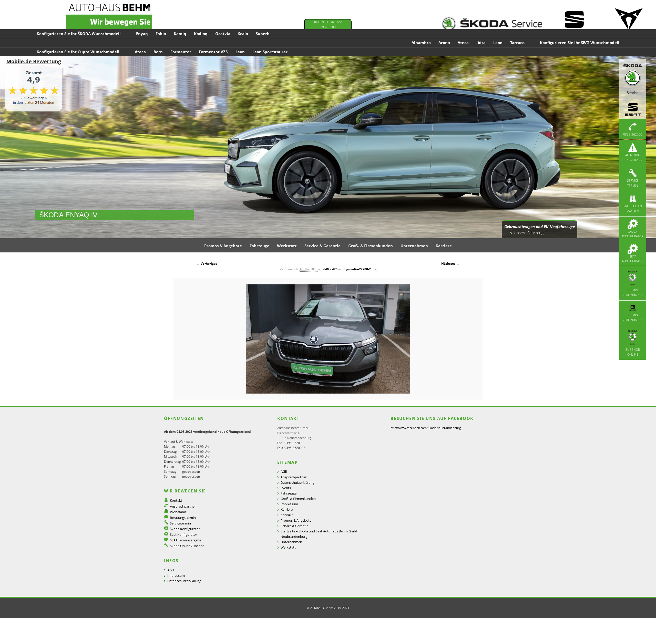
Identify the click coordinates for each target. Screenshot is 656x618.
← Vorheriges (207, 263)
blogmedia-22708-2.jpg (359, 269)
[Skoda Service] (492, 23)
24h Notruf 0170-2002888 (632, 157)
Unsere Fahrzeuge (530, 232)
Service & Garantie (322, 245)
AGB (170, 570)
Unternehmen (414, 245)
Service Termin (633, 183)
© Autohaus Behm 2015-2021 (328, 608)
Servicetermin (180, 523)
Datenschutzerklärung (184, 581)
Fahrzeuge (259, 245)
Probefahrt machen (632, 208)
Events (286, 488)
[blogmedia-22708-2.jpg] (328, 339)
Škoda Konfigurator (632, 234)
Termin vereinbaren (633, 292)
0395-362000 (632, 134)
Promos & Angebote (223, 245)
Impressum (176, 575)
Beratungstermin (183, 517)
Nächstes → (450, 263)
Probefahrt (178, 512)
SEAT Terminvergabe (185, 540)
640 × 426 (330, 269)
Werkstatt (287, 245)
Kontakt (176, 500)
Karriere (444, 245)
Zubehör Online (633, 352)
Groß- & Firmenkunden (370, 245)
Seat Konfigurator (632, 258)
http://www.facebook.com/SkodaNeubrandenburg (426, 428)
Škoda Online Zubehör (187, 545)
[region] (328, 147)
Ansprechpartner (183, 506)
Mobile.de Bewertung (33, 61)
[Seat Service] (574, 23)
